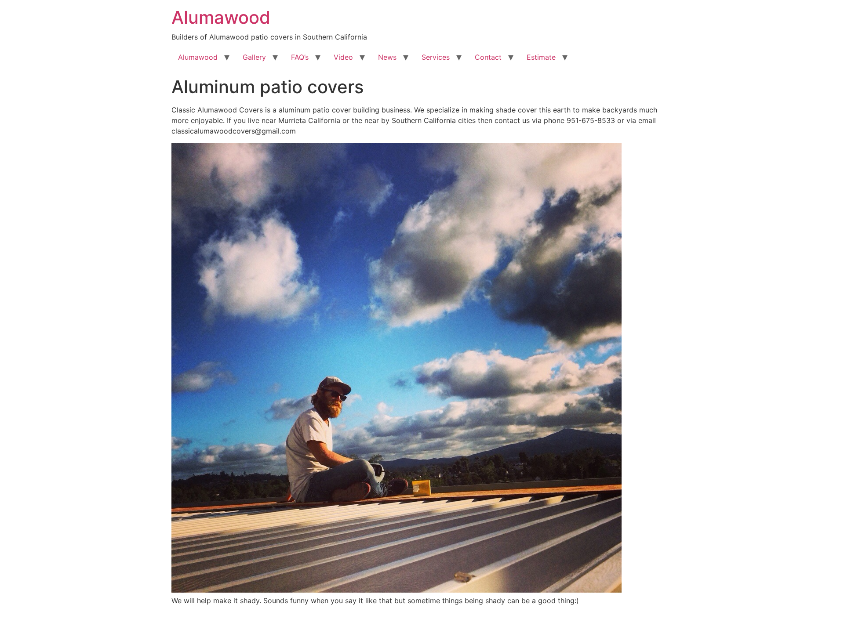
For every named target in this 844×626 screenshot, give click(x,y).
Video (343, 57)
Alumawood (220, 17)
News (387, 57)
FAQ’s (300, 57)
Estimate (541, 57)
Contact (488, 57)
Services (436, 57)
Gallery (254, 57)
